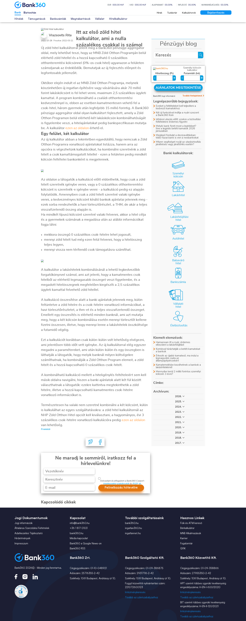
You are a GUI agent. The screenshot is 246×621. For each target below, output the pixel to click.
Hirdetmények (22, 538)
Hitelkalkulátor (118, 18)
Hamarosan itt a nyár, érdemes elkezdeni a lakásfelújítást (173, 343)
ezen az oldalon (77, 128)
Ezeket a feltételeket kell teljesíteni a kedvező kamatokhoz (176, 107)
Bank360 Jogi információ (164, 96)
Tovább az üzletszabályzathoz (141, 597)
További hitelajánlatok (192, 96)
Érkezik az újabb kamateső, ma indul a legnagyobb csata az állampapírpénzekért (177, 358)
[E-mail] (91, 442)
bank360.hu (76, 533)
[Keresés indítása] (200, 55)
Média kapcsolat (79, 538)
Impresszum (21, 543)
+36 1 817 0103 (79, 528)
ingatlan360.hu (133, 528)
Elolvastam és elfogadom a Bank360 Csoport (122, 481)
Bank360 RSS (77, 548)
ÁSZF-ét (137, 484)
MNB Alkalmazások (190, 533)
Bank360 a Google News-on (86, 543)
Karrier (184, 538)
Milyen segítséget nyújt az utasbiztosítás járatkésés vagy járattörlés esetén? (178, 143)
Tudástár (172, 12)
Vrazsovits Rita (60, 35)
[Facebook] (100, 442)
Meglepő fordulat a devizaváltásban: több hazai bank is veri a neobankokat (177, 136)
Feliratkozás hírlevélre (121, 487)
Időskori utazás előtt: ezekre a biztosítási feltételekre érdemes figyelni (178, 120)
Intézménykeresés (135, 592)
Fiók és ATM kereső (191, 523)
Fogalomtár (186, 543)
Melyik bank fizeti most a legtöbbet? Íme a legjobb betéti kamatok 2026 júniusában (176, 128)
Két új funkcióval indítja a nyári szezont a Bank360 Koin (177, 113)
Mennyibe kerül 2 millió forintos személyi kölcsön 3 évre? (178, 372)
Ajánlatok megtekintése (178, 87)
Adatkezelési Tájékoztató (29, 533)
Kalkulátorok (189, 12)
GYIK (183, 548)
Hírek (159, 12)
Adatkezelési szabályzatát (116, 484)
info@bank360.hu (80, 523)
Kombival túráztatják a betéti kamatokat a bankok (178, 350)
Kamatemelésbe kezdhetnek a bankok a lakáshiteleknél (178, 366)
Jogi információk (23, 523)
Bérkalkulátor (187, 528)
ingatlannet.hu (133, 533)
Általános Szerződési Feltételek (32, 528)
